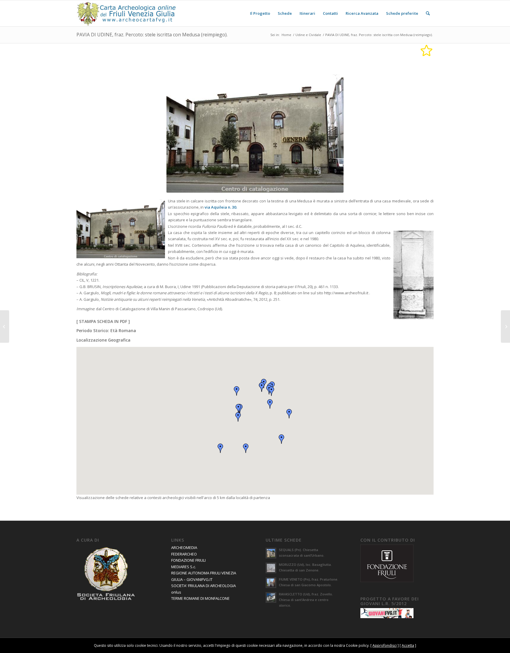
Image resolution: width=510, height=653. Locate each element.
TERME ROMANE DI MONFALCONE (200, 598)
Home (286, 35)
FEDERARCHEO (184, 554)
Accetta (408, 645)
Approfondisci (384, 645)
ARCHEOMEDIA (184, 547)
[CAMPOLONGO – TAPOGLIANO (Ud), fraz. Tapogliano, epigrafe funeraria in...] (505, 326)
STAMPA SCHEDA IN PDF (103, 321)
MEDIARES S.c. (183, 566)
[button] (238, 408)
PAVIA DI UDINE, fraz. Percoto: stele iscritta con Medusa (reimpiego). (152, 34)
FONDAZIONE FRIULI (188, 560)
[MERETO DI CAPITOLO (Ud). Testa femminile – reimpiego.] (4, 326)
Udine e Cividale (308, 35)
